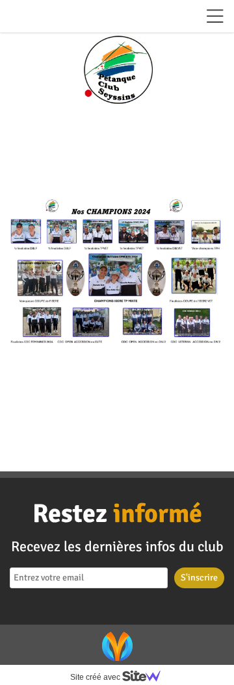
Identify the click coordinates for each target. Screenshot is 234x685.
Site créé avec (96, 677)
